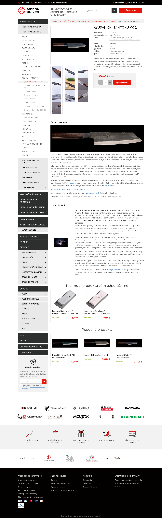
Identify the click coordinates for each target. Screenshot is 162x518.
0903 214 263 (25, 2)
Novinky (24, 242)
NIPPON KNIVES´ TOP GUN (31, 162)
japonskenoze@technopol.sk (58, 2)
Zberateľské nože (30, 183)
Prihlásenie (119, 2)
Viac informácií (115, 35)
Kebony (71, 183)
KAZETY (25, 314)
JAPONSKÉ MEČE (29, 230)
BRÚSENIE (24, 247)
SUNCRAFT (26, 148)
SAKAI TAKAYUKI (28, 133)
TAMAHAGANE (28, 56)
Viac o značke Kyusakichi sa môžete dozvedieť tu (67, 189)
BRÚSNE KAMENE (29, 252)
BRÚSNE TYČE (27, 257)
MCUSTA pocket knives (32, 144)
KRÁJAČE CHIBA (28, 319)
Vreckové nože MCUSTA (30, 194)
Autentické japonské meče (32, 225)
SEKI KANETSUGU (29, 151)
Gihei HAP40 (27, 44)
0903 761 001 (38, 2)
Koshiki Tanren (29, 103)
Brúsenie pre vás (30, 282)
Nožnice (25, 324)
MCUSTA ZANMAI (29, 140)
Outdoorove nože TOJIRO (32, 213)
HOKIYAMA (26, 129)
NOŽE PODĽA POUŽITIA (31, 27)
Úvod (54, 21)
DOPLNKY (24, 289)
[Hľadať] (114, 10)
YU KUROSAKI (27, 114)
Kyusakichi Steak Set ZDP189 (34, 110)
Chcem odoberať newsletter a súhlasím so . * (33, 386)
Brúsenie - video (29, 277)
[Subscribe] (44, 381)
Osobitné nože (27, 220)
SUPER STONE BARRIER (32, 67)
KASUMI (25, 37)
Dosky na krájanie (30, 304)
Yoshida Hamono (116, 54)
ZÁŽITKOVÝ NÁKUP (29, 178)
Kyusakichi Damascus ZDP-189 (34, 86)
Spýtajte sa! (25, 353)
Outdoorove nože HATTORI (32, 207)
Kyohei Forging (29, 41)
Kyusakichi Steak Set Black (33, 106)
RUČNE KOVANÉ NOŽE (31, 173)
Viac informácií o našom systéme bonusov (125, 40)
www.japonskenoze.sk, (91, 193)
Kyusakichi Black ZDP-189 (33, 82)
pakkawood (110, 186)
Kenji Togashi (28, 59)
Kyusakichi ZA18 (29, 91)
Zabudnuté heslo (90, 487)
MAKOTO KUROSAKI (30, 118)
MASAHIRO (26, 74)
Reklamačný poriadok (27, 490)
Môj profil (87, 483)
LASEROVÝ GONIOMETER (32, 272)
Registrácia (132, 2)
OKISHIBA (26, 125)
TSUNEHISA (26, 155)
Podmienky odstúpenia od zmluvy (129, 480)
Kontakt (53, 480)
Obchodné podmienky (27, 480)
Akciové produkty (28, 237)
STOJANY (25, 309)
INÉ (23, 329)
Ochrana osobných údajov (29, 483)
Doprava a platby (25, 487)
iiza (23, 137)
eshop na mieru (81, 516)
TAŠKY (24, 294)
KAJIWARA (26, 71)
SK (140, 2)
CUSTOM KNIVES (28, 187)
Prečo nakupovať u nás (31, 347)
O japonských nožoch (59, 487)
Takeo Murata (28, 48)
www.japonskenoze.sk (115, 269)
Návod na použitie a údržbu (62, 490)
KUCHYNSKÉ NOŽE (27, 22)
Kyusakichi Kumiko (30, 95)
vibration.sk (97, 516)
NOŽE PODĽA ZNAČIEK (31, 32)
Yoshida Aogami (29, 99)
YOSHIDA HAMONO (30, 78)
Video (22, 335)
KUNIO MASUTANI (29, 122)
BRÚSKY (25, 262)
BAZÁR (23, 341)
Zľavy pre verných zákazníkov (30, 497)
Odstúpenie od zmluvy (27, 494)
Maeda (25, 52)
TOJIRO (25, 63)
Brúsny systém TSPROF (32, 267)
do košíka (123, 83)
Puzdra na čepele (30, 299)
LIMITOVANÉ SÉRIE (29, 168)
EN (143, 2)
